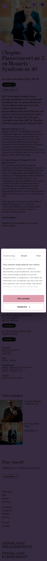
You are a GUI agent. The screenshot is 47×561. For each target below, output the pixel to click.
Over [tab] (38, 256)
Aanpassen (22, 307)
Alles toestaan (23, 298)
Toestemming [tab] (9, 256)
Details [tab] (24, 256)
